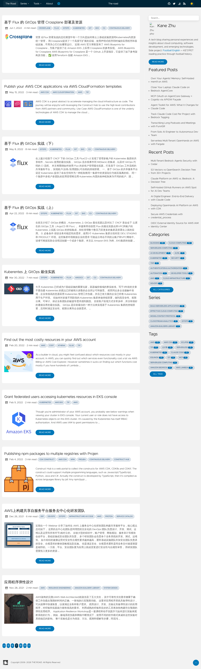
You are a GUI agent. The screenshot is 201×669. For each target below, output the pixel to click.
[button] (4, 645)
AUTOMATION (157, 273)
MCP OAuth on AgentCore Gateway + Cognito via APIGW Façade (171, 98)
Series (23, 3)
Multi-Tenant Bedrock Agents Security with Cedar (174, 162)
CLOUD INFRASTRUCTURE (175, 278)
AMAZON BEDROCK (160, 368)
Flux (56, 28)
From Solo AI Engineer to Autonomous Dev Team (174, 134)
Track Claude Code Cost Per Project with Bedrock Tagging (173, 116)
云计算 (166, 347)
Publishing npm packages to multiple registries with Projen (51, 454)
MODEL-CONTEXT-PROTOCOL (164, 316)
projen (82, 459)
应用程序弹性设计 (18, 582)
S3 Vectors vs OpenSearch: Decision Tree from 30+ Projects (173, 171)
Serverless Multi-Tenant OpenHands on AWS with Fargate (175, 142)
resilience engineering (60, 588)
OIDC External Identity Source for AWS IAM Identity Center (175, 225)
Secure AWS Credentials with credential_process (167, 216)
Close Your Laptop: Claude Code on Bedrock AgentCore (170, 89)
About (49, 3)
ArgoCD (79, 278)
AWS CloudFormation (63, 92)
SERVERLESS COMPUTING (162, 363)
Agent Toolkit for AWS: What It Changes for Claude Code (175, 107)
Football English (171, 50)
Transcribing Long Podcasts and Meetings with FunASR (173, 125)
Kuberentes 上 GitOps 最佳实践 (29, 272)
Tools (36, 3)
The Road (10, 3)
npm (73, 459)
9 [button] (25, 645)
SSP (42, 516)
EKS (97, 28)
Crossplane (44, 28)
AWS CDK (45, 92)
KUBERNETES (158, 258)
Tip (87, 92)
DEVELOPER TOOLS (181, 273)
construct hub (121, 459)
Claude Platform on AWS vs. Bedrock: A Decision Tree (172, 180)
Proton (109, 516)
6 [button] (12, 645)
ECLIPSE (186, 342)
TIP (153, 347)
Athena (61, 345)
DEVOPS (155, 283)
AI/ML (179, 253)
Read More (46, 66)
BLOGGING (156, 243)
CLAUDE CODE (179, 352)
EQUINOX (156, 357)
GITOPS (186, 321)
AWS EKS (59, 402)
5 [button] (8, 645)
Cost (51, 345)
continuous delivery (99, 459)
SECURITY (177, 258)
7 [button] (16, 645)
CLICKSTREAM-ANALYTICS (163, 321)
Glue (71, 345)
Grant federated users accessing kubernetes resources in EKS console (60, 397)
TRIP (153, 263)
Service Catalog (125, 516)
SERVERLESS (184, 347)
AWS (80, 92)
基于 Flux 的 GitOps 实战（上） (29, 208)
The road (113, 3)
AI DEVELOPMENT (159, 253)
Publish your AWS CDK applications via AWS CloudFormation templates (63, 86)
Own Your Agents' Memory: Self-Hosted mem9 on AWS (172, 80)
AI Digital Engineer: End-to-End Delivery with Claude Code (172, 198)
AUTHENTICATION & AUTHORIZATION (168, 268)
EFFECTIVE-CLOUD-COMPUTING (165, 311)
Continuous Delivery (119, 28)
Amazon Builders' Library (87, 588)
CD (104, 28)
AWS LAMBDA (183, 368)
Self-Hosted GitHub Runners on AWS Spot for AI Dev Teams (173, 189)
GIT (171, 357)
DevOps (51, 516)
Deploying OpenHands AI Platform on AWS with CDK (174, 207)
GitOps (66, 28)
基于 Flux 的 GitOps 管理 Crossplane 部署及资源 (43, 22)
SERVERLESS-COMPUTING (163, 248)
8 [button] (20, 645)
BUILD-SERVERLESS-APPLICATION (166, 306)
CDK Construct (47, 459)
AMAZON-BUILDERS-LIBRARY (164, 326)
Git (90, 28)
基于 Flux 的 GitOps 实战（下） (29, 144)
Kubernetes (79, 28)
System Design (110, 588)
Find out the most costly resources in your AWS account (50, 340)
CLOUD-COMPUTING (179, 243)
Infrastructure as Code (81, 516)
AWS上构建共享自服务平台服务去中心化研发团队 (44, 511)
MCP (182, 357)
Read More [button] (159, 62)
